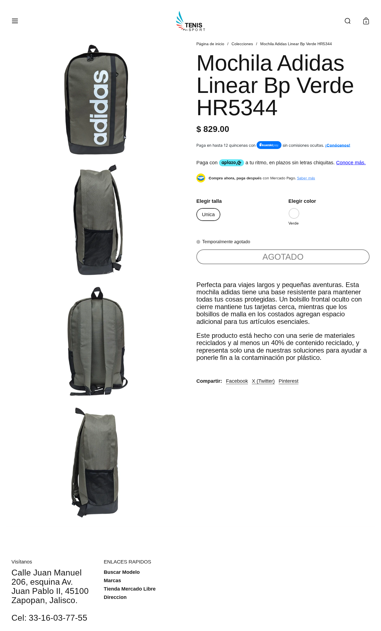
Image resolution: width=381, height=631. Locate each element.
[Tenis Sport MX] (190, 21)
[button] (347, 21)
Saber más (306, 178)
